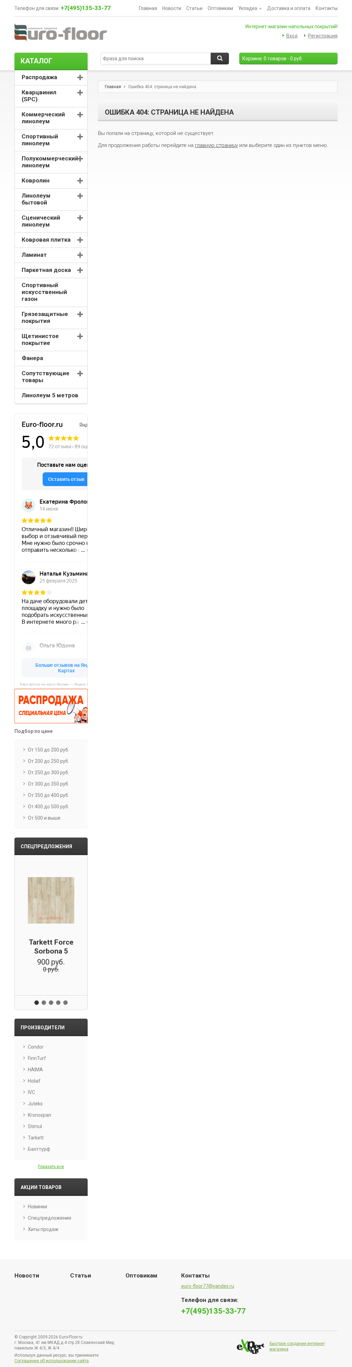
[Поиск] (220, 58)
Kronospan (39, 1115)
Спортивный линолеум (40, 140)
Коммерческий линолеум (43, 118)
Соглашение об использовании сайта (51, 1360)
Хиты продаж (43, 1229)
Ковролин (36, 180)
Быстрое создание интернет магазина (297, 1346)
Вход (292, 36)
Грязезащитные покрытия (45, 317)
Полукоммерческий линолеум (50, 162)
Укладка (247, 8)
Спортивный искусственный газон (44, 292)
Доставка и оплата (288, 8)
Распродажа (39, 77)
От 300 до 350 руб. (48, 784)
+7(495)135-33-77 (85, 7)
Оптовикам (220, 8)
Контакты (327, 8)
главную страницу (216, 145)
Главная (148, 8)
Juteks (35, 1103)
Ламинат (34, 254)
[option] (51, 920)
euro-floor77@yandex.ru (207, 1286)
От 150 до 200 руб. (48, 750)
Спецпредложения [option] (46, 846)
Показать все (51, 1166)
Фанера (32, 358)
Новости (171, 8)
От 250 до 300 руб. (48, 772)
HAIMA (35, 1069)
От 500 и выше (44, 818)
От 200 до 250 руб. (48, 761)
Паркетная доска (46, 269)
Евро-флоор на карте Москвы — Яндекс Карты (54, 684)
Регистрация (323, 36)
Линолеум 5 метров (50, 395)
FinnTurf (37, 1058)
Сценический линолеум (41, 221)
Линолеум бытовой (36, 199)
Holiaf (34, 1081)
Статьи (194, 8)
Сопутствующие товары (45, 376)
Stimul (35, 1126)
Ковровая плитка (46, 239)
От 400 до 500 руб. (48, 806)
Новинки (37, 1206)
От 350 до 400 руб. (48, 795)
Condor (36, 1047)
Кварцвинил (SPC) (39, 96)
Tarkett (36, 1137)
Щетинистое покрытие (40, 339)
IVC (31, 1092)
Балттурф (39, 1149)
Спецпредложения (49, 1218)
